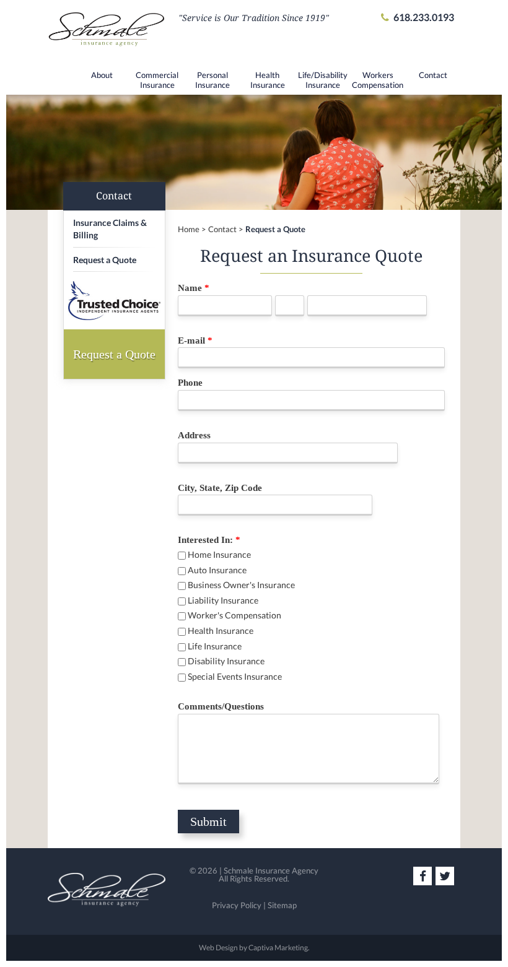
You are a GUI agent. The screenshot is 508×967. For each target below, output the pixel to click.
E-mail (195, 340)
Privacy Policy (236, 905)
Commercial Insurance (157, 80)
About (102, 75)
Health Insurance (267, 80)
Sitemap (282, 905)
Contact (433, 75)
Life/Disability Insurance (323, 80)
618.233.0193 (423, 17)
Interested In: (209, 540)
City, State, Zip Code (220, 488)
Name (193, 288)
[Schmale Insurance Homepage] (106, 33)
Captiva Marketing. (279, 947)
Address (194, 435)
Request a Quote (275, 229)
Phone (190, 383)
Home (188, 229)
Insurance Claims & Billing (110, 228)
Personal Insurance (212, 80)
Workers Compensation (377, 80)
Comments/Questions (221, 706)
